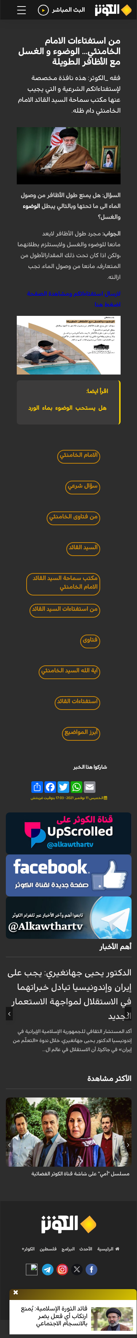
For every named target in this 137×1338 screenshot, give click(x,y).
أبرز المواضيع (81, 732)
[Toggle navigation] (21, 10)
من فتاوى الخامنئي (73, 516)
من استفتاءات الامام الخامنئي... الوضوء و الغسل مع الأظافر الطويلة (69, 51)
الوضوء (31, 206)
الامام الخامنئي (79, 455)
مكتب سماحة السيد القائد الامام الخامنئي (65, 582)
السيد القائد (83, 547)
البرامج (67, 1249)
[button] (128, 1014)
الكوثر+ (28, 1249)
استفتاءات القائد (77, 701)
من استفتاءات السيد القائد (65, 609)
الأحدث (85, 1249)
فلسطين (48, 1249)
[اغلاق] (15, 1292)
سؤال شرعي (83, 486)
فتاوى (90, 640)
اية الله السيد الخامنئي (69, 670)
